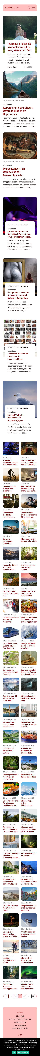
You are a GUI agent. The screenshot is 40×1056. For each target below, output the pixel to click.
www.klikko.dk (22, 1028)
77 (33, 996)
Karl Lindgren (12, 67)
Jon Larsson (19, 101)
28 (24, 996)
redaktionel (7, 105)
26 (15, 996)
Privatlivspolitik (23, 1053)
